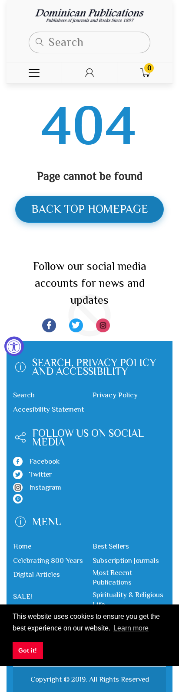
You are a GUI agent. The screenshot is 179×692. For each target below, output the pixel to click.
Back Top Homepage (89, 209)
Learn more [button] (131, 628)
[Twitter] (76, 325)
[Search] (39, 42)
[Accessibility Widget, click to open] (14, 346)
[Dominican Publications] (89, 14)
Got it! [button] (27, 650)
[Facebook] (49, 325)
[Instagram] (103, 325)
